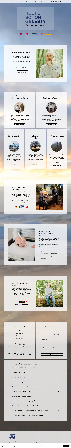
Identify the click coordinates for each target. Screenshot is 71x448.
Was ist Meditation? (45, 251)
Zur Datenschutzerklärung (17, 446)
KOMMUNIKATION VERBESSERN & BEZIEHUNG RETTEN (51, 95)
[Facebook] (50, 1)
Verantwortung (44, 255)
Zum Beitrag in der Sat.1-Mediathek (21, 202)
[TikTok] (53, 1)
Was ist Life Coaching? (45, 250)
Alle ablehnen (59, 445)
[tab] (14, 367)
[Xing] (58, 1)
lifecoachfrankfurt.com (56, 441)
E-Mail (42, 334)
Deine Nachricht (44, 339)
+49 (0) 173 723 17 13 (13, 346)
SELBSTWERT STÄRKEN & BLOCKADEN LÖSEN (19, 95)
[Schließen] (69, 445)
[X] (48, 1)
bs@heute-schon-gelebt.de (24, 346)
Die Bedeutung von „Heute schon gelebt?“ (49, 253)
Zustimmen (66, 445)
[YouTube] (60, 1)
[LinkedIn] (56, 1)
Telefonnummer (56, 334)
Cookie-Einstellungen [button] (51, 445)
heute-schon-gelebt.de (56, 439)
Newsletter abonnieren (19, 348)
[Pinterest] (55, 1)
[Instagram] (51, 1)
